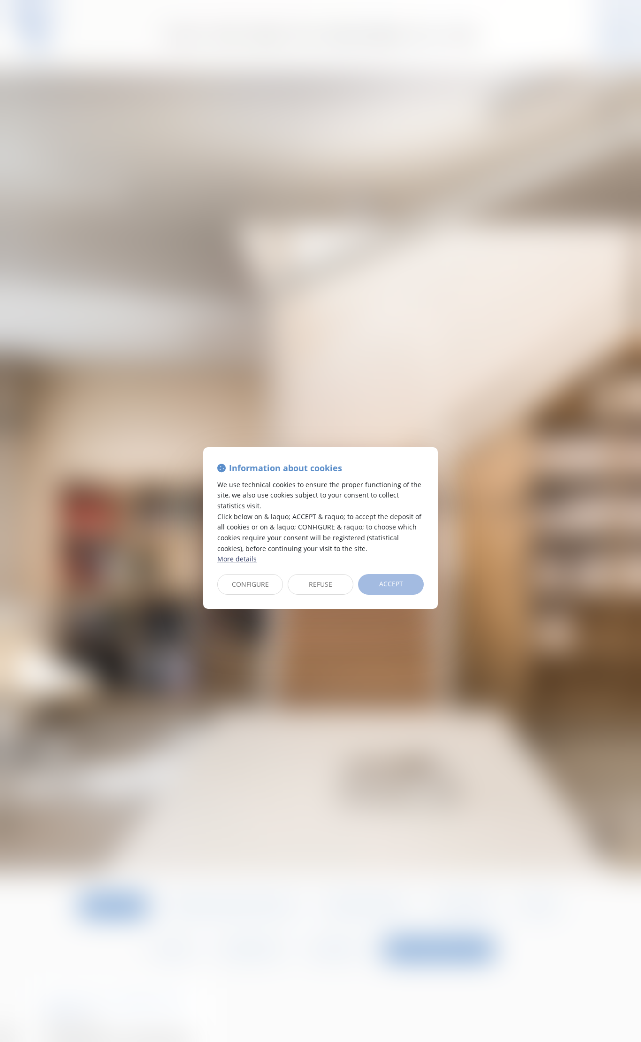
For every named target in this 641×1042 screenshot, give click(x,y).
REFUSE (320, 584)
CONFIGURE (250, 584)
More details (237, 558)
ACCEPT (391, 583)
